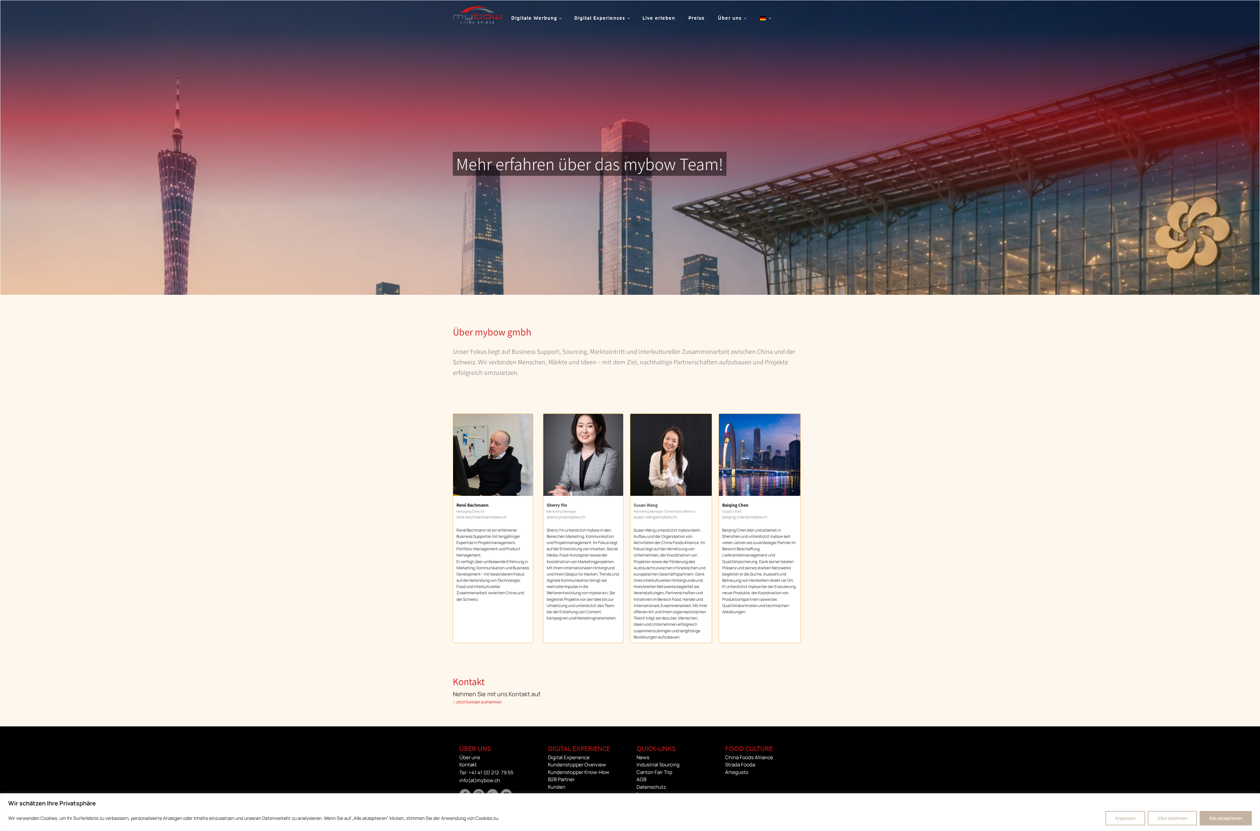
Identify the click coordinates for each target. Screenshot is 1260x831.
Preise (696, 17)
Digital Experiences (599, 17)
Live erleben (658, 17)
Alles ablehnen (1172, 818)
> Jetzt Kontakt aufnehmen (477, 702)
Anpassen (1125, 818)
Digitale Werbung (534, 17)
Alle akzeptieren (1225, 818)
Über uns (730, 17)
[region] (630, 812)
